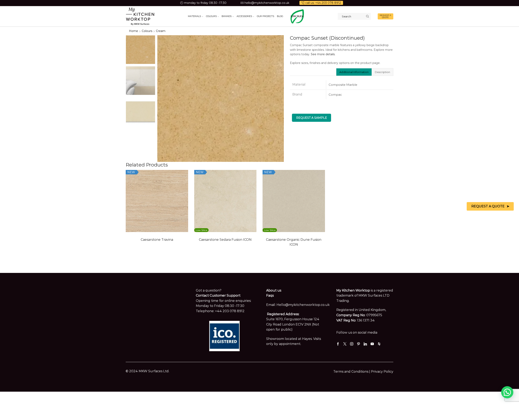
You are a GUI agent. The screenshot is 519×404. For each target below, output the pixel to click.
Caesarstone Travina (157, 240)
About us (273, 290)
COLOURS (211, 16)
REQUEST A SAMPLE (311, 118)
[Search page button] (367, 16)
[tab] (354, 72)
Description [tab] (382, 72)
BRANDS (227, 16)
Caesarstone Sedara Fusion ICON (225, 240)
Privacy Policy (382, 371)
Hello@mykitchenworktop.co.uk (303, 305)
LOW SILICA (297, 16)
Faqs (270, 295)
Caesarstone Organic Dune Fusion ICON (293, 242)
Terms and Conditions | (352, 371)
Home (133, 31)
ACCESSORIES (244, 16)
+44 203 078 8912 (229, 311)
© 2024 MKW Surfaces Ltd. (147, 371)
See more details (323, 54)
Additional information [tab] (354, 72)
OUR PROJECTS (265, 16)
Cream (160, 31)
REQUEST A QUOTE (385, 16)
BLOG (280, 16)
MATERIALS (194, 16)
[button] (507, 392)
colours (147, 31)
